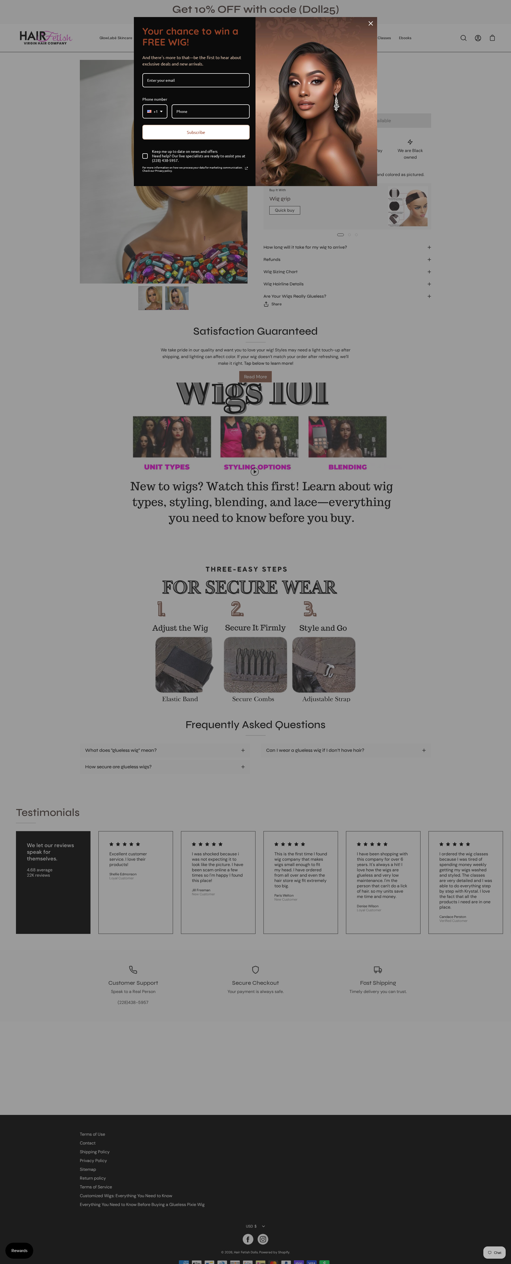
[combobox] (154, 111)
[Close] (370, 23)
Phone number (154, 99)
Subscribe (196, 132)
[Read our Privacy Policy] (246, 168)
